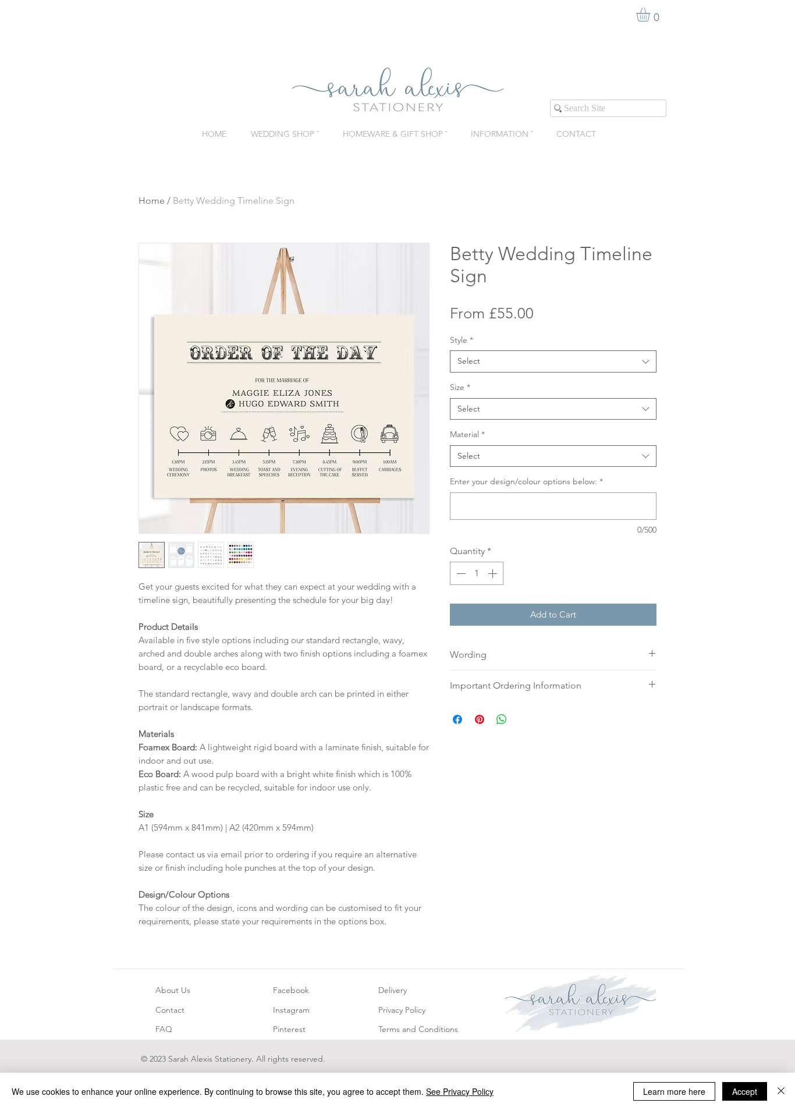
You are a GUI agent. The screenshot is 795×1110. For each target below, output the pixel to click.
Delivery (392, 990)
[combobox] (553, 361)
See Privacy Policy (460, 1091)
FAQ (163, 1029)
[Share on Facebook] (457, 719)
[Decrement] (460, 573)
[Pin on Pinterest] (480, 719)
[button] (651, 15)
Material (467, 434)
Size (460, 387)
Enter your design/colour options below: (526, 481)
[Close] (781, 1091)
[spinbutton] (476, 573)
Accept (744, 1091)
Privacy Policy (401, 1010)
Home (152, 200)
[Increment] (493, 573)
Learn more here (674, 1091)
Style (461, 340)
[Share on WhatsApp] (502, 719)
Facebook (291, 990)
